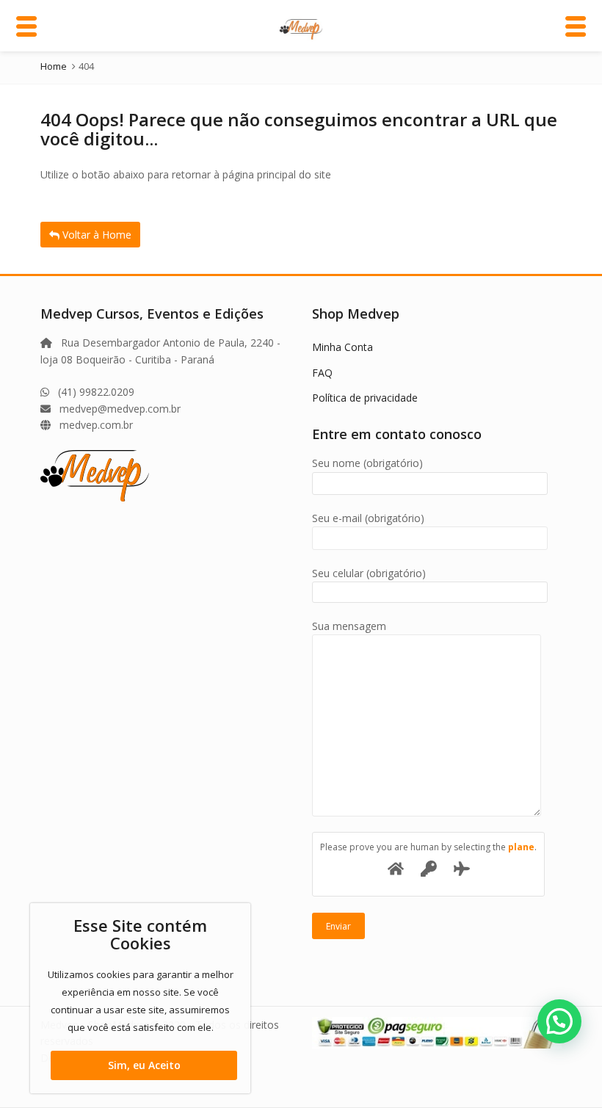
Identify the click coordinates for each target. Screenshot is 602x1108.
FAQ (322, 373)
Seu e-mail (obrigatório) (368, 518)
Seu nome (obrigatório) (367, 463)
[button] (559, 1021)
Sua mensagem (349, 626)
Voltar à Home (95, 235)
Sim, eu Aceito (144, 1065)
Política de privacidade (365, 398)
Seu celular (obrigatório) (369, 573)
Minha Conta (342, 347)
